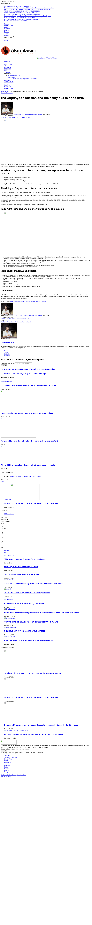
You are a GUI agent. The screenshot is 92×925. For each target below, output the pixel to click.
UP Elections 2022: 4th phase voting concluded (17, 6)
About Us (8, 64)
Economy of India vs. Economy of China (21, 567)
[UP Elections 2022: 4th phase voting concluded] (8, 599)
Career (7, 80)
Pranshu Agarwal (18, 114)
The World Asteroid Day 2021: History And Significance (27, 593)
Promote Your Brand (14, 75)
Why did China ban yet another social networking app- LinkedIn (28, 465)
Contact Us (8, 82)
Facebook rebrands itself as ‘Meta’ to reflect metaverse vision (27, 413)
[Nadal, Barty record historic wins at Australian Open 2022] (9, 636)
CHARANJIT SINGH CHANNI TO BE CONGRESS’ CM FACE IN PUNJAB (27, 9)
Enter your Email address (8, 363)
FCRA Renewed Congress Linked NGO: (16, 21)
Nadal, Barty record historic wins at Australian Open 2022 (20, 12)
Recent (6, 552)
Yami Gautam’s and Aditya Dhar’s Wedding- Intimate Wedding (28, 301)
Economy (8, 67)
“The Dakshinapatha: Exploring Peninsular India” (24, 559)
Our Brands (11, 77)
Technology (8, 91)
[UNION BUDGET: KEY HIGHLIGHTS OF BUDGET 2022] (10, 627)
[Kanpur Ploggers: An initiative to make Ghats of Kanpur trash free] (6, 381)
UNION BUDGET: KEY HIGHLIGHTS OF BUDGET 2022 (22, 11)
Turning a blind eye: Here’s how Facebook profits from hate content (29, 441)
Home (2, 91)
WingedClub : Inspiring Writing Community (24, 78)
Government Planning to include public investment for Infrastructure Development (27, 16)
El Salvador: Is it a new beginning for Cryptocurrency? (25, 476)
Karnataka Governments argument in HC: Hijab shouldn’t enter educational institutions (29, 8)
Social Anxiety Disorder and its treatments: (22, 574)
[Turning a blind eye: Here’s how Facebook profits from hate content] (18, 437)
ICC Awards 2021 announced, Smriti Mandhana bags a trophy (22, 14)
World (7, 72)
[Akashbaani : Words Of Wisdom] (29, 58)
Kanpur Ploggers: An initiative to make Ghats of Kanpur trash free (23, 17)
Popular (6, 550)
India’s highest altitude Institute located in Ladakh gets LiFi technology (34, 734)
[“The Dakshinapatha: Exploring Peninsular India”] (9, 555)
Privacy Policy (8, 759)
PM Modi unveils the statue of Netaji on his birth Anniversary (21, 19)
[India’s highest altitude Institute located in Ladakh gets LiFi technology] (16, 730)
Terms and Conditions (10, 757)
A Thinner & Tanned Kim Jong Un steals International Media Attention (33, 583)
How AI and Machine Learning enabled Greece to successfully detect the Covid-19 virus (41, 725)
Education (3, 93)
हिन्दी (5, 70)
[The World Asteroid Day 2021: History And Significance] (7, 589)
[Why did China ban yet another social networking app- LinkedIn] (15, 461)
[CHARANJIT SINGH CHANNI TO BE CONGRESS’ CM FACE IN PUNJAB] (9, 618)
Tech (6, 66)
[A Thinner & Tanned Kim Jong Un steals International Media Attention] (8, 579)
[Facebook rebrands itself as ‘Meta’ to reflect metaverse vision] (18, 409)
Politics (7, 69)
